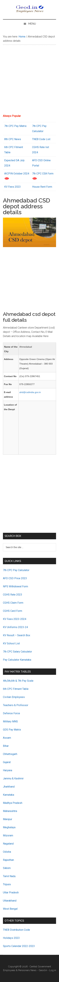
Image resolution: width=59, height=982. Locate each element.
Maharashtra (10, 811)
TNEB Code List (41, 139)
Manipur (7, 819)
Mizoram (8, 835)
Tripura (7, 884)
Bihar (6, 745)
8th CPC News (12, 139)
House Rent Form (42, 186)
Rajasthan (8, 859)
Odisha (7, 851)
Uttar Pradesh (11, 892)
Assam (7, 737)
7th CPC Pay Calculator (16, 570)
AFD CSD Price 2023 (15, 578)
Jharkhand (9, 786)
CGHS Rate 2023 (12, 594)
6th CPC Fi (10, 147)
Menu (32, 23)
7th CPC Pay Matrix (15, 126)
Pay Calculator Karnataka (17, 659)
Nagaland (8, 843)
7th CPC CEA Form (42, 173)
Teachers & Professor (15, 705)
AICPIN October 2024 (16, 173)
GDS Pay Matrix (12, 729)
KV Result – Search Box (16, 635)
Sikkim (7, 868)
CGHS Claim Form (13, 602)
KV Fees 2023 (12, 186)
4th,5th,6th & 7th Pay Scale (18, 680)
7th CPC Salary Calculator (17, 651)
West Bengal (10, 908)
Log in (52, 970)
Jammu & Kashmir (13, 778)
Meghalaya (9, 827)
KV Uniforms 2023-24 (15, 627)
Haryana (7, 770)
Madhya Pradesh (12, 802)
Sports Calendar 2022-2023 (19, 946)
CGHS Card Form (12, 610)
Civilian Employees (14, 697)
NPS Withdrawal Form (15, 586)
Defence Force (11, 713)
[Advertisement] (29, 80)
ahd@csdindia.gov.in (30, 392)
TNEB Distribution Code (16, 929)
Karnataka (8, 794)
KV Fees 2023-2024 (14, 619)
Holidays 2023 (11, 937)
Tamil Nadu (9, 876)
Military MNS (10, 721)
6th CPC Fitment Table (16, 688)
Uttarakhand (9, 900)
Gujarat (7, 762)
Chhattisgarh (10, 754)
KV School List (11, 643)
